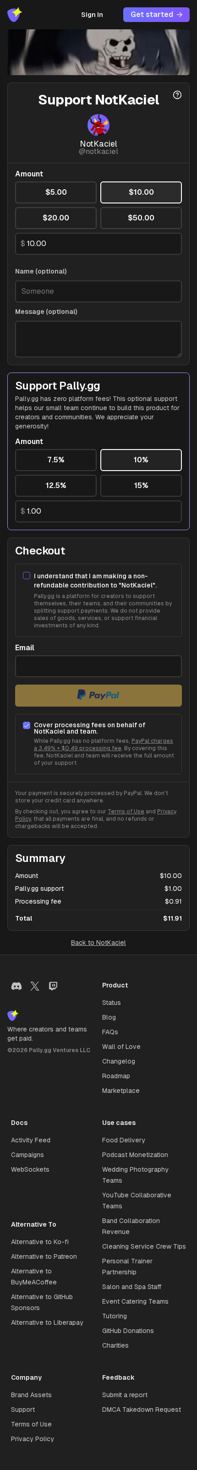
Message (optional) (46, 311)
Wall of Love (121, 1046)
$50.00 (141, 218)
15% (141, 485)
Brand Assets (31, 1395)
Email (24, 648)
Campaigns (27, 1154)
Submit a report (125, 1395)
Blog (109, 1017)
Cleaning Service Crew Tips (144, 1246)
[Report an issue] (177, 94)
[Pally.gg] (14, 14)
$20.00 (56, 218)
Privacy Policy (32, 1439)
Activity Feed (30, 1140)
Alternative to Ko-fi (40, 1241)
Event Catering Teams (135, 1301)
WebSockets (30, 1169)
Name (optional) (41, 271)
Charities (115, 1345)
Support (23, 1409)
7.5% (56, 459)
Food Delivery (123, 1140)
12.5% (56, 485)
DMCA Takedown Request (141, 1409)
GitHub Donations (128, 1330)
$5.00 (56, 192)
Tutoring (114, 1316)
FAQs (110, 1032)
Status (111, 1002)
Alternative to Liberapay (47, 1322)
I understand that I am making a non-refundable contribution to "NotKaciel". (95, 580)
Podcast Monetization (135, 1154)
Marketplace (121, 1090)
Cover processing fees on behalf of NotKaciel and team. (89, 728)
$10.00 (141, 192)
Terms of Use (126, 811)
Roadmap (116, 1076)
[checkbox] (26, 575)
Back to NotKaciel (98, 942)
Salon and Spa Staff (131, 1286)
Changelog (118, 1061)
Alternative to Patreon (44, 1256)
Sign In (92, 14)
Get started (152, 14)
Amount (29, 174)
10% (141, 459)
